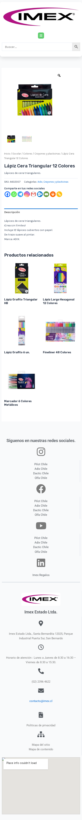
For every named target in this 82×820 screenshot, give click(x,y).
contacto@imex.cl (40, 701)
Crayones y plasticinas (47, 153)
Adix (40, 181)
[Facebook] (7, 194)
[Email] (46, 194)
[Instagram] (27, 194)
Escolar (17, 153)
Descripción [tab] (12, 212)
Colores (27, 153)
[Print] (53, 194)
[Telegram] (20, 194)
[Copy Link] (59, 194)
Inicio (7, 153)
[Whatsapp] (14, 194)
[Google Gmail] (33, 194)
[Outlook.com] (40, 194)
